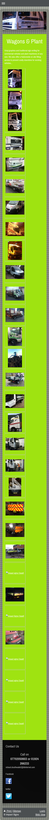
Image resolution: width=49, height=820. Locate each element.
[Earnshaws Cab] (15, 659)
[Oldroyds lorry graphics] (15, 78)
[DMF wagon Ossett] (15, 444)
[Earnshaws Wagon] (15, 551)
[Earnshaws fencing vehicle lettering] (15, 380)
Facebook (10, 774)
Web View (40, 814)
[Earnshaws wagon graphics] (15, 165)
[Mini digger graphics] (15, 358)
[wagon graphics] (15, 401)
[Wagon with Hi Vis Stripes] (15, 530)
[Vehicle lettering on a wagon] (15, 465)
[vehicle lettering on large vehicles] (15, 487)
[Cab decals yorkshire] (15, 422)
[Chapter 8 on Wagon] (15, 508)
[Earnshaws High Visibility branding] (15, 594)
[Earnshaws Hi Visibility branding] (15, 573)
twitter (8, 789)
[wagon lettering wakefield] (15, 272)
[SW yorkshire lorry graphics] (15, 186)
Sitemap (17, 810)
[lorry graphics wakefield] (15, 229)
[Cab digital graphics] (15, 616)
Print (9, 810)
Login (42, 810)
